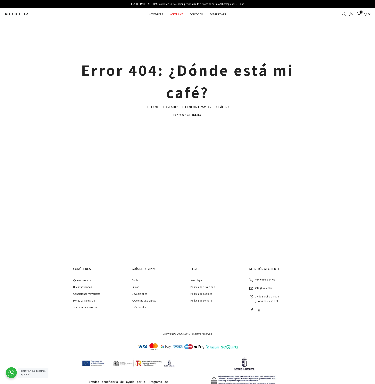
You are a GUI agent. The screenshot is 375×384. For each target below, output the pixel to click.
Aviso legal (196, 280)
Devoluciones (139, 294)
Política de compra (201, 300)
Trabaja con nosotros (85, 307)
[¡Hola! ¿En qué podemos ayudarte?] (11, 372)
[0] (358, 14)
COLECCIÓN (196, 14)
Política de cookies (201, 294)
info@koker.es (263, 288)
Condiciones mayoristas (86, 294)
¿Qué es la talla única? (144, 300)
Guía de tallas (139, 307)
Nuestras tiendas (82, 287)
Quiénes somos (82, 280)
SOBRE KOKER (218, 14)
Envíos (135, 287)
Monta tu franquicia (84, 300)
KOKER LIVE (176, 14)
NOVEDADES (156, 14)
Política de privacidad (202, 287)
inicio (196, 115)
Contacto (137, 280)
